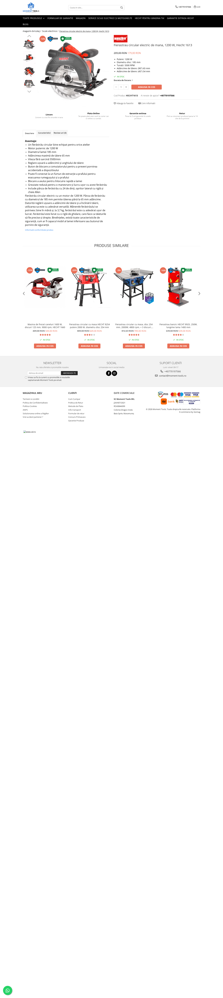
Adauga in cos (146, 87)
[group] (73, 71)
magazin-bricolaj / (32, 31)
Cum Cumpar (74, 399)
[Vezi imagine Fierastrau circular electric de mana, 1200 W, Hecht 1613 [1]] (29, 57)
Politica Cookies (30, 406)
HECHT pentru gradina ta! (149, 18)
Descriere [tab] (29, 133)
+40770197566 (172, 371)
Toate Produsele (33, 18)
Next (29, 91)
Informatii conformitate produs (39, 230)
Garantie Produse (76, 420)
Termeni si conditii (31, 399)
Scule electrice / (50, 31)
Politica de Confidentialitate (35, 402)
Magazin (81, 18)
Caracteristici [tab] (44, 132)
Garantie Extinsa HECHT (180, 18)
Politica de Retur (75, 402)
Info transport (74, 409)
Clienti (72, 392)
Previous (29, 36)
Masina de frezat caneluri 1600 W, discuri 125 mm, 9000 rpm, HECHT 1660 (45, 326)
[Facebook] (108, 373)
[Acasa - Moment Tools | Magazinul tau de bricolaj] (38, 7)
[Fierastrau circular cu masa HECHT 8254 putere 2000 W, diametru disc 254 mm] (89, 287)
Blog (25, 24)
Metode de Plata (75, 406)
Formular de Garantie (60, 18)
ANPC (25, 409)
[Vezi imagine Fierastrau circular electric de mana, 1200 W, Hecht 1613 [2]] (29, 70)
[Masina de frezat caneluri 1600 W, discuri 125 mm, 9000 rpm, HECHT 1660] (45, 287)
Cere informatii (148, 103)
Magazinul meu (32, 392)
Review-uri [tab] (60, 132)
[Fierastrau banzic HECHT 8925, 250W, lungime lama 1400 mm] (178, 287)
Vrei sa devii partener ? (33, 417)
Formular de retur (76, 413)
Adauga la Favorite (124, 103)
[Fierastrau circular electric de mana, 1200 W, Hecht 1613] (73, 71)
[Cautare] (121, 7)
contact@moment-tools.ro (172, 375)
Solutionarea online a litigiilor (36, 413)
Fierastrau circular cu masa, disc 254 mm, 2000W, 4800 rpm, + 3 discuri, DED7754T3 (134, 326)
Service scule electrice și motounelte (110, 18)
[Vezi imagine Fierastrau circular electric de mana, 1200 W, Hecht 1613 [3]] (29, 83)
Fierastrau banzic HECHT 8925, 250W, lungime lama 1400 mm (178, 326)
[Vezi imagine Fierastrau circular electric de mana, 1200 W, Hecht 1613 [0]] (29, 44)
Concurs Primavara (76, 417)
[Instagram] (114, 373)
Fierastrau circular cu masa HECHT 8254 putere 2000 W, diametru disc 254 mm (89, 326)
